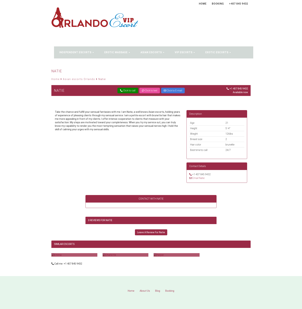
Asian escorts (152, 52)
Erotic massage (116, 52)
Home (131, 290)
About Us (145, 290)
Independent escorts (75, 52)
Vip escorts (184, 52)
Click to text (150, 90)
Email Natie (198, 178)
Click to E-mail (174, 90)
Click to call (129, 90)
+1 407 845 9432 (238, 88)
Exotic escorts (217, 52)
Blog (157, 290)
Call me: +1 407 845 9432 (68, 263)
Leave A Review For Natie (151, 232)
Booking (106, 33)
